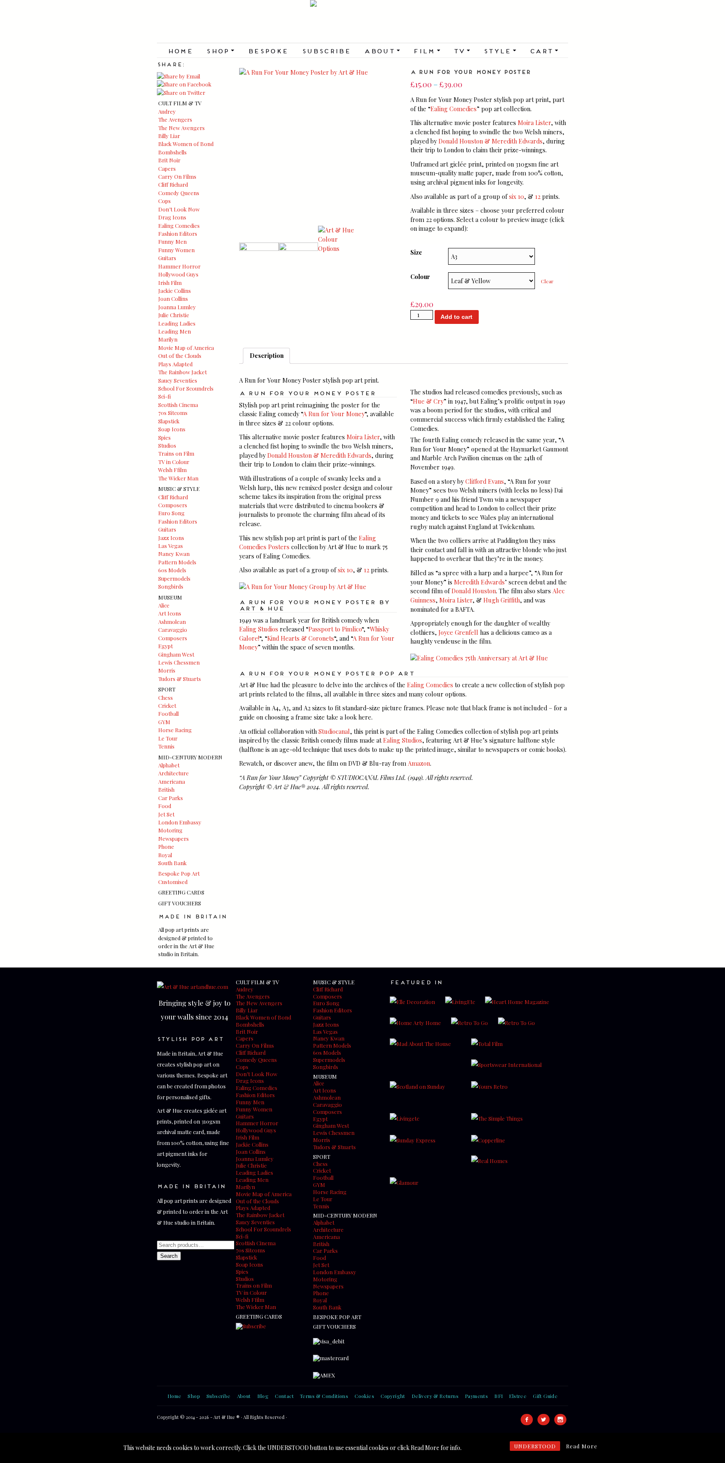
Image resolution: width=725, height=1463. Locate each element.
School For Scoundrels (186, 388)
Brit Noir (169, 160)
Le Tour (167, 738)
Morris (166, 670)
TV (461, 50)
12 (537, 196)
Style (499, 50)
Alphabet (169, 765)
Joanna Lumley (177, 306)
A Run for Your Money (334, 413)
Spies (164, 437)
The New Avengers (181, 127)
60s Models (172, 570)
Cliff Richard (173, 184)
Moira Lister (534, 122)
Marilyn (167, 339)
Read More (581, 1446)
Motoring (170, 830)
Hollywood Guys (178, 274)
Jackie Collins (174, 290)
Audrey (167, 111)
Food (164, 805)
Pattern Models (177, 562)
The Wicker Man (178, 478)
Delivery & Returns (435, 1396)
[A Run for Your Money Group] (302, 586)
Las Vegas (170, 545)
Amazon (419, 763)
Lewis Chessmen (179, 662)
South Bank (172, 862)
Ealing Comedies (179, 225)
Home (180, 50)
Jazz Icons (171, 537)
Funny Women (176, 249)
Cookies (364, 1396)
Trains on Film (176, 453)
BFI (498, 1396)
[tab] (266, 356)
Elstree (518, 1396)
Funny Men (172, 241)
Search (168, 1256)
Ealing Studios (258, 629)
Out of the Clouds (179, 355)
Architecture (173, 773)
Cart (543, 50)
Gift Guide (545, 1396)
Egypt (165, 645)
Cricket (167, 705)
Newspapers (173, 838)
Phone (166, 846)
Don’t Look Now (179, 209)
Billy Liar (169, 135)
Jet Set (166, 814)
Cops (164, 200)
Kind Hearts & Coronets (300, 638)
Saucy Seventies (177, 380)
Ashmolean (172, 621)
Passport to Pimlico (335, 629)
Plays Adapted (175, 364)
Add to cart (456, 316)
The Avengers (175, 119)
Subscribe (326, 50)
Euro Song (171, 512)
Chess (165, 697)
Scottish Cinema (178, 404)
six (512, 196)
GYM (164, 721)
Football (168, 713)
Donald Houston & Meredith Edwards (490, 141)
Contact (284, 1396)
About (381, 50)
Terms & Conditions (324, 1396)
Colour (420, 276)
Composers (172, 505)
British (166, 789)
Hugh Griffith (501, 600)
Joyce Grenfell (458, 632)
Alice (164, 605)
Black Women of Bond (186, 143)
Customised (173, 881)
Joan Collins (173, 298)
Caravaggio (172, 629)
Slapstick (169, 421)
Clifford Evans (484, 481)
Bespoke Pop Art (179, 873)
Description (267, 355)
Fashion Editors (177, 233)
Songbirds (170, 586)
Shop (220, 50)
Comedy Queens (178, 192)
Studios (167, 445)
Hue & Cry (428, 401)
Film (426, 50)
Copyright (393, 1396)
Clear (547, 281)
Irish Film (170, 282)
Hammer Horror (179, 266)
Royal (165, 854)
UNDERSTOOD (535, 1446)
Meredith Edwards (479, 582)
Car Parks (170, 797)
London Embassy (179, 822)
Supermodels (174, 578)
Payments (476, 1396)
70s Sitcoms (173, 412)
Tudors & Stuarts (179, 678)
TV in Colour (173, 461)
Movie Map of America (186, 347)
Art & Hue (362, 21)
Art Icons (169, 613)
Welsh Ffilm (172, 469)
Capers (167, 168)
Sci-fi (164, 396)
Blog (263, 1396)
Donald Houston (473, 591)
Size (416, 252)
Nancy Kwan (174, 553)
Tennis (166, 746)
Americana (171, 781)
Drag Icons (172, 217)
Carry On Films (177, 176)
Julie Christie (173, 314)
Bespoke (268, 50)
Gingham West (176, 654)
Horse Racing (175, 729)
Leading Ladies (177, 323)
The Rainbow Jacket (182, 372)
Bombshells (172, 152)
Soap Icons (171, 429)
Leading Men (174, 331)
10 (521, 196)
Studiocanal (334, 731)
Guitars (167, 257)
